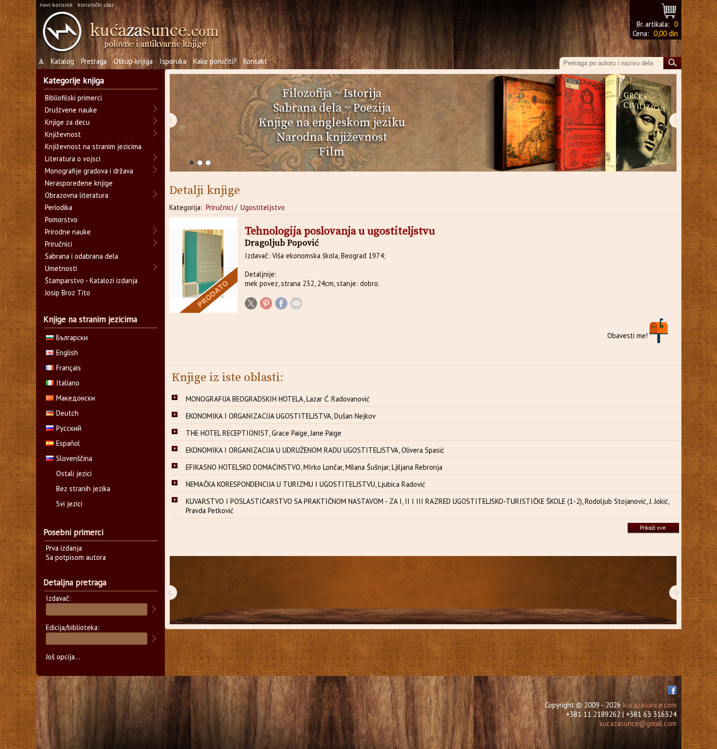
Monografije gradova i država (89, 170)
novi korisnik (56, 4)
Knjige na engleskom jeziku (332, 122)
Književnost (63, 134)
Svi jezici (69, 503)
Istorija (362, 93)
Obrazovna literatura (76, 195)
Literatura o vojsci (72, 158)
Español (68, 443)
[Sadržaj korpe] (669, 9)
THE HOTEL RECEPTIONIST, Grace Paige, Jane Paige (263, 433)
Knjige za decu (67, 122)
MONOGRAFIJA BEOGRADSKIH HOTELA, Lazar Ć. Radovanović (278, 398)
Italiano (68, 382)
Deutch (67, 413)
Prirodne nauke (68, 231)
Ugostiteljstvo (262, 207)
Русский (68, 428)
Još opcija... (63, 656)
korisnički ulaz (96, 4)
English (67, 352)
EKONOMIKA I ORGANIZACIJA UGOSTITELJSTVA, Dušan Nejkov (281, 416)
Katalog (62, 61)
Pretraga (94, 61)
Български (72, 337)
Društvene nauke (71, 110)
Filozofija (307, 93)
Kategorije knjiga (73, 80)
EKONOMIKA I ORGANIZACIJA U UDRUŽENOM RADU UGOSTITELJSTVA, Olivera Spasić (315, 450)
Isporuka (172, 61)
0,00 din (666, 33)
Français (68, 367)
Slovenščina (74, 458)
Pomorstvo (61, 219)
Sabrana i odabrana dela (81, 256)
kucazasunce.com (650, 705)
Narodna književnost (332, 137)
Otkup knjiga (133, 61)
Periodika (58, 207)
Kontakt (255, 61)
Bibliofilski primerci (73, 97)
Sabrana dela (307, 108)
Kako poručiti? (215, 61)
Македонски (75, 398)
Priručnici (219, 207)
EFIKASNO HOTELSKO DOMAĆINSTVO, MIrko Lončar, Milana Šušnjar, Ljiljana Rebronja (314, 467)
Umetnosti (61, 268)
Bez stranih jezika (83, 488)
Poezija (372, 108)
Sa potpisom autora (76, 557)
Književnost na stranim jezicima (93, 146)
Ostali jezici (74, 473)
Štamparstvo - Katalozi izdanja (91, 280)
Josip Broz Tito (67, 292)
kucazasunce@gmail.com (638, 723)
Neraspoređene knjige (79, 183)
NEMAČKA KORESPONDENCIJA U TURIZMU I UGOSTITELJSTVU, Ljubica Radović (305, 484)
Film (331, 152)
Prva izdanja (64, 548)
